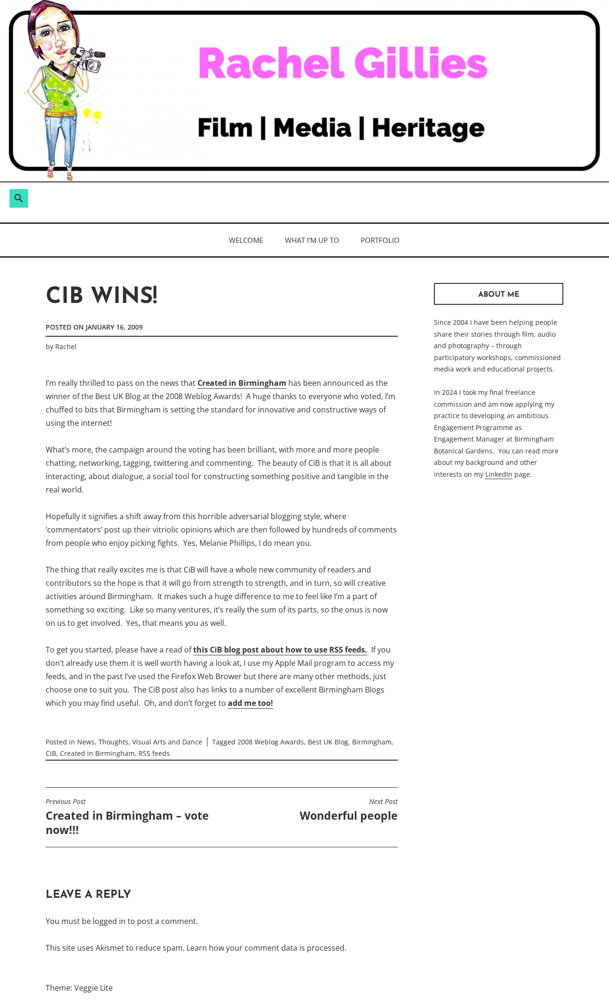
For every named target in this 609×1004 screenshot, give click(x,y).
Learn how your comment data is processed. (266, 948)
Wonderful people (349, 810)
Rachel (66, 346)
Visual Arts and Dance (167, 741)
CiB (51, 753)
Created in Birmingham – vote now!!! (127, 817)
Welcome (246, 240)
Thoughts (113, 741)
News (86, 741)
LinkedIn (498, 474)
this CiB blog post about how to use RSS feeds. (280, 649)
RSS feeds (154, 753)
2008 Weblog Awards (270, 741)
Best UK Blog (328, 741)
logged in (109, 921)
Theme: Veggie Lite (79, 988)
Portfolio (380, 240)
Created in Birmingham (241, 383)
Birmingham (372, 741)
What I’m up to (312, 240)
